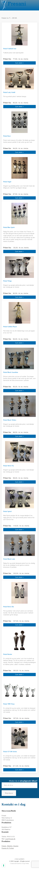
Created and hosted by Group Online (19, 863)
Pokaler (4, 846)
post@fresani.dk (10, 839)
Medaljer (10, 846)
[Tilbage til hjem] (14, 5)
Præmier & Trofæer (8, 848)
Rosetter (15, 846)
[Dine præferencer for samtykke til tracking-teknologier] (3, 865)
